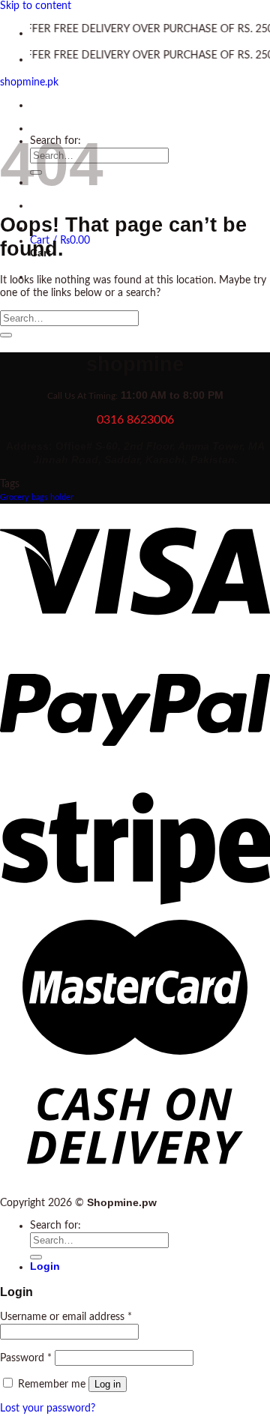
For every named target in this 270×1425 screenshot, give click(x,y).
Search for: (55, 1225)
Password (26, 1358)
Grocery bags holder (37, 497)
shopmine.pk (29, 82)
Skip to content (35, 6)
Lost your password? (47, 1408)
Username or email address (66, 1317)
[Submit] (6, 335)
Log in (107, 1384)
